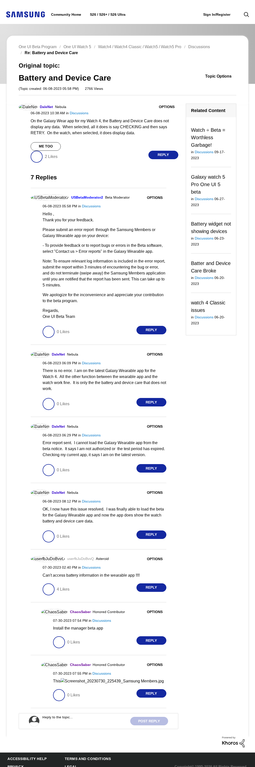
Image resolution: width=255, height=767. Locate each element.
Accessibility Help (24, 753)
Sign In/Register (216, 14)
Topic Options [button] (222, 76)
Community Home (65, 14)
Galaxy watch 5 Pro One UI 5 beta (207, 178)
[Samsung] (25, 14)
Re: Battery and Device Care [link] (49, 52)
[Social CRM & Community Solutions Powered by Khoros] (233, 735)
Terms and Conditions (80, 753)
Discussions (196, 46)
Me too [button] (46, 146)
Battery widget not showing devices (207, 220)
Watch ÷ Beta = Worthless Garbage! (207, 137)
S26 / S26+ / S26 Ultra (104, 14)
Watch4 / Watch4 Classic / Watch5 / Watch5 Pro (137, 46)
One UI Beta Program (37, 46)
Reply (163, 155)
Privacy (14, 761)
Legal (64, 761)
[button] (169, 107)
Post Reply (150, 715)
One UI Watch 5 (76, 46)
